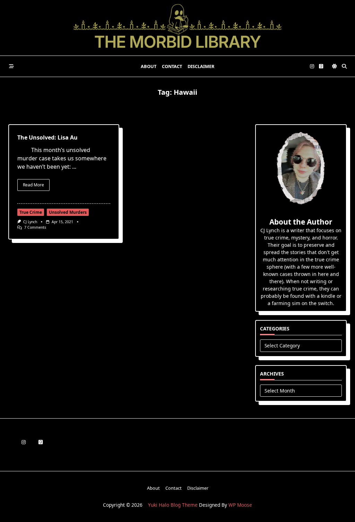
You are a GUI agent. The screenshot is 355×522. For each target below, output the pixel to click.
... (74, 166)
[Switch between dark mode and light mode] (334, 66)
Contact (172, 66)
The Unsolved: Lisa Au (47, 137)
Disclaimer (201, 66)
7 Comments (35, 227)
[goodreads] (321, 66)
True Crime (30, 212)
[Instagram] (312, 66)
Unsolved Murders (68, 212)
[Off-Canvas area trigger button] (11, 66)
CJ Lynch (30, 221)
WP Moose (240, 505)
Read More (33, 185)
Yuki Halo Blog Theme (173, 505)
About (148, 66)
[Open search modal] (344, 66)
